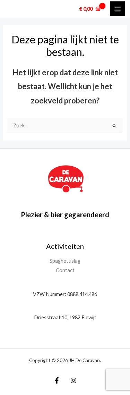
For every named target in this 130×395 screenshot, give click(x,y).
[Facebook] (57, 380)
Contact (65, 270)
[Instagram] (73, 380)
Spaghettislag (65, 261)
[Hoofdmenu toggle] (117, 8)
